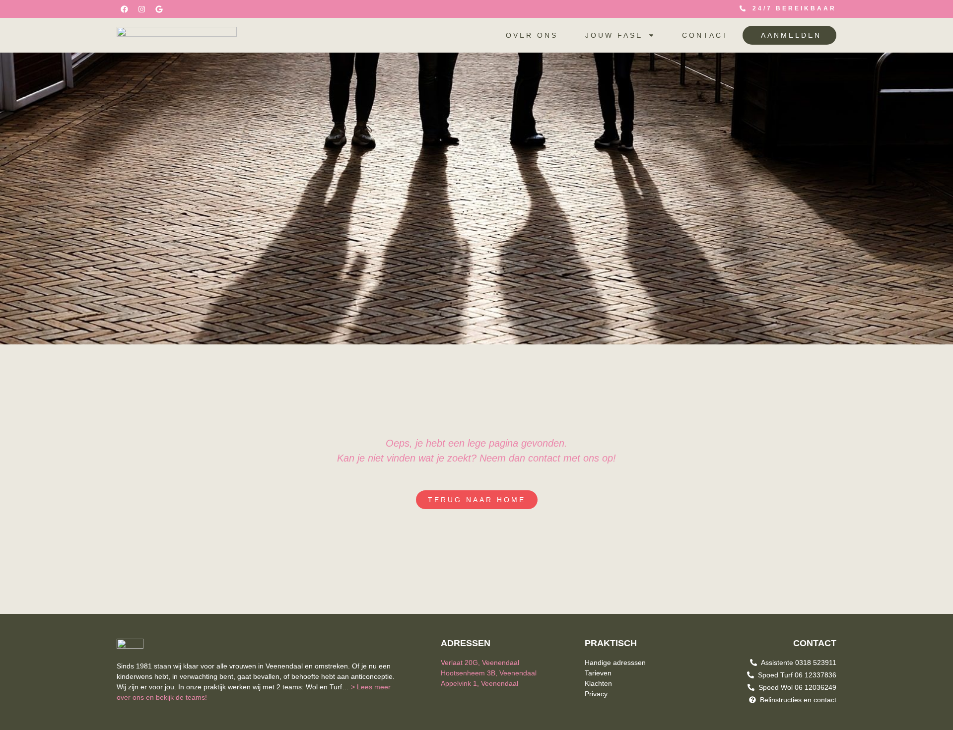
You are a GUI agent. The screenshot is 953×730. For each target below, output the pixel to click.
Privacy (596, 694)
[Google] (158, 8)
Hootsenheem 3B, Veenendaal (489, 673)
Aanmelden (791, 35)
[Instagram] (141, 8)
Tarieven (598, 673)
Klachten (598, 683)
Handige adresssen (615, 662)
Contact (705, 35)
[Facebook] (124, 8)
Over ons (532, 35)
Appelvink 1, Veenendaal (479, 683)
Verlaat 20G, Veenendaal (480, 662)
